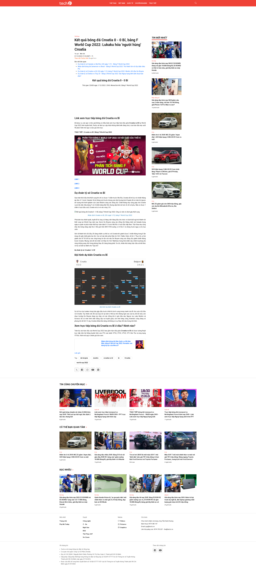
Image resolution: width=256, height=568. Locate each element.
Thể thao (112, 3)
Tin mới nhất (159, 37)
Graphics (123, 527)
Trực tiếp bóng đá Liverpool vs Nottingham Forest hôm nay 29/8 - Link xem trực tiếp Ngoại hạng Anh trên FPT (179, 414)
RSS (84, 531)
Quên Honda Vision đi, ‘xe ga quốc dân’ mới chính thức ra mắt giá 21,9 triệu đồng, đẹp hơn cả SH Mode (110, 499)
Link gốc (77, 353)
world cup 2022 (82, 363)
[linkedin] (98, 370)
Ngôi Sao (86, 527)
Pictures (123, 524)
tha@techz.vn (168, 529)
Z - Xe (85, 524)
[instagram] (87, 370)
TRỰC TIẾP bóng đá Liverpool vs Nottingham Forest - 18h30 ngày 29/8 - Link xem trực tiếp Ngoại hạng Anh (144, 414)
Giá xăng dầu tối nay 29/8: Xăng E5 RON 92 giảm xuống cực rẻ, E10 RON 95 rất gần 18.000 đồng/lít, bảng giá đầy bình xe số (145, 499)
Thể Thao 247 (88, 534)
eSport (166, 495)
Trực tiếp (152, 3)
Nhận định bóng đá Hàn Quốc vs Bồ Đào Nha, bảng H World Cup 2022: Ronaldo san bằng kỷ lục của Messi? (116, 343)
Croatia (127, 358)
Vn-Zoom (86, 537)
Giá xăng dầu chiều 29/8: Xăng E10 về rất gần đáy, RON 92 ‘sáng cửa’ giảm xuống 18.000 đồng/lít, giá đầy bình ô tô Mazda (109, 457)
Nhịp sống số (155, 97)
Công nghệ (86, 521)
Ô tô (153, 132)
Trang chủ (63, 521)
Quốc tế (130, 3)
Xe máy (154, 61)
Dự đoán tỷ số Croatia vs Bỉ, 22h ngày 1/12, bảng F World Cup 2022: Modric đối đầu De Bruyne (111, 71)
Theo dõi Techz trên (81, 58)
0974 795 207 (158, 529)
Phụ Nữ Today (64, 524)
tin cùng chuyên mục (73, 384)
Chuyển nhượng (141, 3)
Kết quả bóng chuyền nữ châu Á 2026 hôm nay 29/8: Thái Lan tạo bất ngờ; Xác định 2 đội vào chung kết (75, 414)
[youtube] (93, 370)
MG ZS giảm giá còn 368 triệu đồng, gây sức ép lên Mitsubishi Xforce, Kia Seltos (166, 206)
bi (118, 358)
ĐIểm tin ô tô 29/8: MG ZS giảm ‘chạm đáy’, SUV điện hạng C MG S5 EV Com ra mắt (166, 137)
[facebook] (82, 370)
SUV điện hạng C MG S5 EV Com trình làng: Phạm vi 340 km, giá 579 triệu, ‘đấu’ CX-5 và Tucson (165, 171)
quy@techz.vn (150, 526)
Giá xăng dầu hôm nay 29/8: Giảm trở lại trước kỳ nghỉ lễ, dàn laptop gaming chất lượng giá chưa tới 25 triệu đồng (179, 499)
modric (95, 358)
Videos (122, 521)
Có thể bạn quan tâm (73, 427)
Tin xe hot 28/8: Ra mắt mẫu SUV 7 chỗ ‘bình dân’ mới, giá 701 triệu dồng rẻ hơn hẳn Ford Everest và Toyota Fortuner (144, 457)
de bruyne (84, 358)
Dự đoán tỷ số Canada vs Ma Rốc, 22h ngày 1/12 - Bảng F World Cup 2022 (104, 64)
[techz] (66, 3)
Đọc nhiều (66, 469)
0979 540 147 (152, 524)
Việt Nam (121, 3)
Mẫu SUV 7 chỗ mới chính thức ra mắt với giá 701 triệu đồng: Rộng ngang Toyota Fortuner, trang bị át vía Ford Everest (179, 457)
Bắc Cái (82, 53)
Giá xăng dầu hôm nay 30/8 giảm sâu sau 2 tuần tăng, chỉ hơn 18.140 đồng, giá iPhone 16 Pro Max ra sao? (165, 102)
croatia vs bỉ (108, 358)
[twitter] (76, 370)
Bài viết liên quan (80, 62)
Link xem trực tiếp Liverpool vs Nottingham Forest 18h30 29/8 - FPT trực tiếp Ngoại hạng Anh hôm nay (110, 414)
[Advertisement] (110, 103)
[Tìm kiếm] (194, 3)
